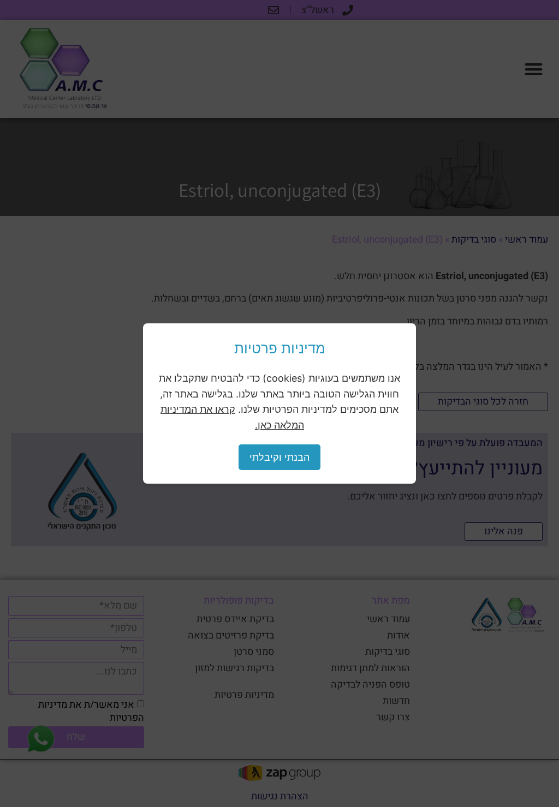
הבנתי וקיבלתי (279, 457)
